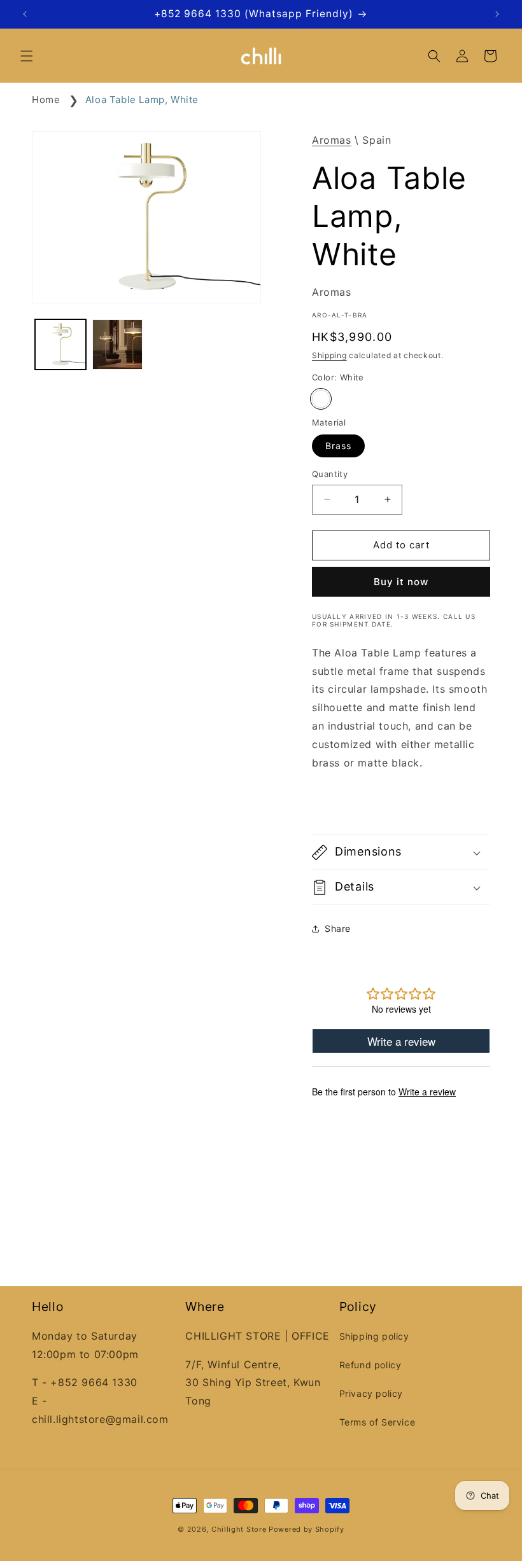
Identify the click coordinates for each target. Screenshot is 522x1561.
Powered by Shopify (306, 1529)
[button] (27, 56)
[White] (321, 399)
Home (46, 100)
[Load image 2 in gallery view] (117, 344)
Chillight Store (239, 1529)
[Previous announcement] (25, 14)
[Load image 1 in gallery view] (60, 344)
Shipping (329, 355)
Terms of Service (377, 1422)
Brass (338, 445)
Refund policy (370, 1364)
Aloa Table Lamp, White (142, 100)
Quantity (330, 474)
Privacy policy (371, 1393)
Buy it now (401, 582)
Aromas (331, 140)
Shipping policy (374, 1336)
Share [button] (338, 928)
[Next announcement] (497, 14)
